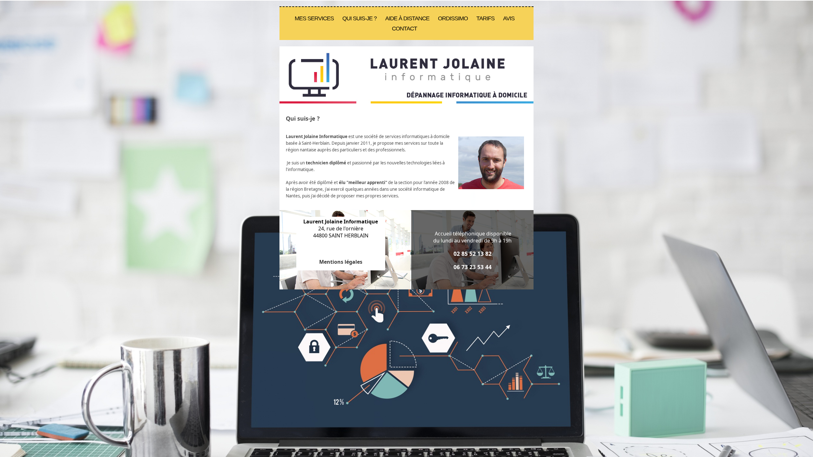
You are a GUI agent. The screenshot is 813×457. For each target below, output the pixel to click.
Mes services (314, 18)
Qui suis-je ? (359, 18)
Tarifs (485, 18)
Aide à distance (407, 18)
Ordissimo (453, 18)
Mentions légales (340, 261)
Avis (508, 18)
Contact (404, 28)
